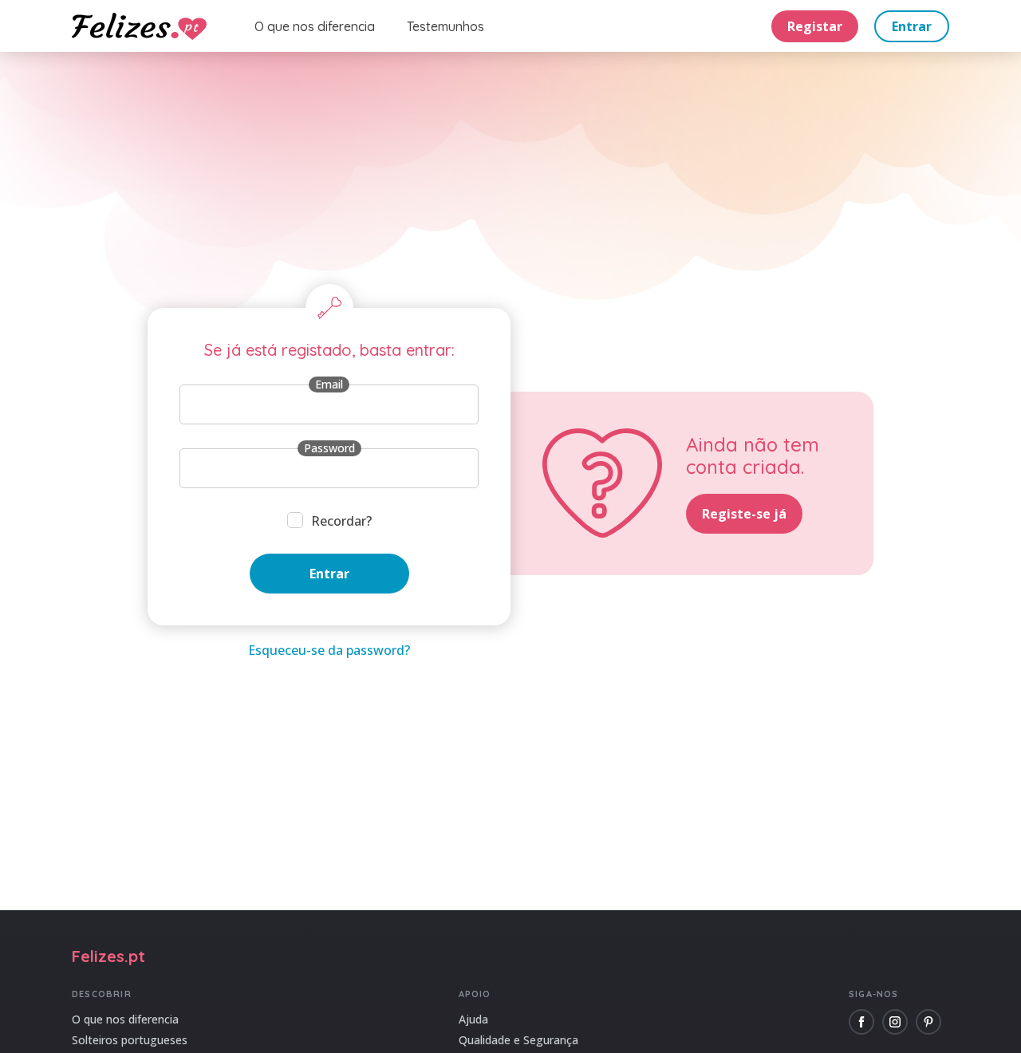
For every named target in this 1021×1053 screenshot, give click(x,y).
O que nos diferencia (314, 26)
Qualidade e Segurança (518, 1039)
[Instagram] (895, 1022)
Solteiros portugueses (129, 1039)
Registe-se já (744, 514)
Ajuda (473, 1019)
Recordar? (341, 521)
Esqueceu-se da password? (329, 650)
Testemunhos (445, 26)
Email (329, 384)
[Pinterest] (928, 1022)
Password (329, 448)
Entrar (912, 26)
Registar (814, 26)
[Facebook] (861, 1022)
